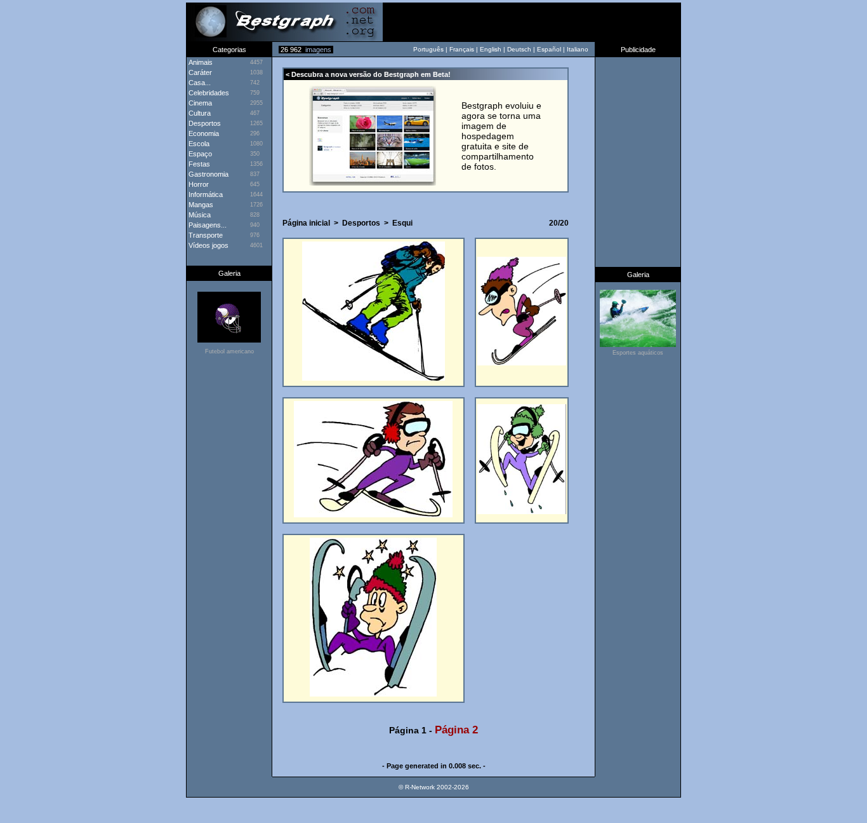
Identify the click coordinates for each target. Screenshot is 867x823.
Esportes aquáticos (637, 353)
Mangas (200, 204)
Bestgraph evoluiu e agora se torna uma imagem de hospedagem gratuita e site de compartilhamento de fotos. (501, 136)
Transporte (205, 235)
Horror (198, 184)
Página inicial (306, 223)
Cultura (199, 113)
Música (199, 215)
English (490, 49)
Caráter (199, 72)
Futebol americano (229, 351)
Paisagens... (207, 225)
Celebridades (208, 93)
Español (549, 49)
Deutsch (519, 49)
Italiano (577, 49)
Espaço (199, 154)
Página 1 (408, 730)
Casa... (199, 82)
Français (461, 49)
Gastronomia (207, 174)
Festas (198, 164)
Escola (198, 143)
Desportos (204, 123)
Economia (203, 133)
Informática (205, 194)
